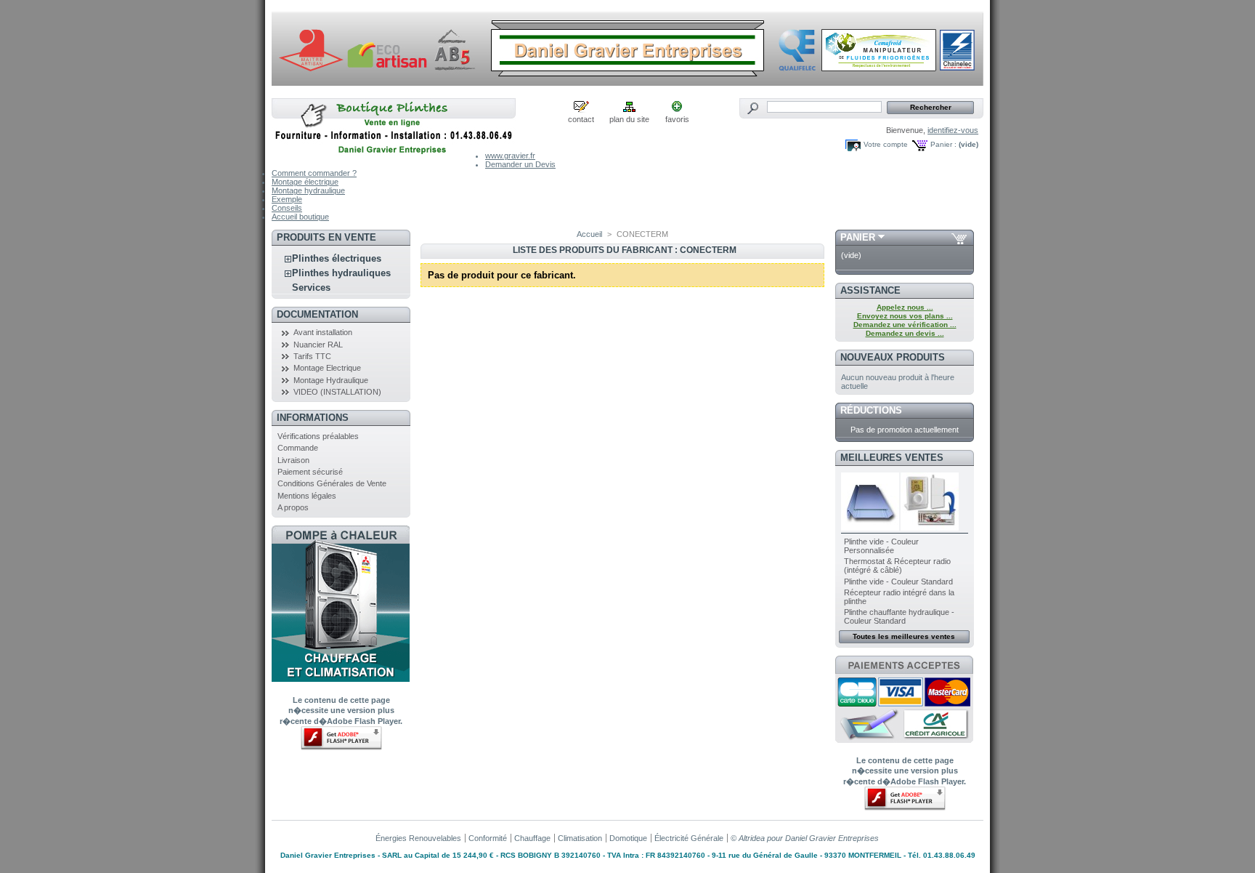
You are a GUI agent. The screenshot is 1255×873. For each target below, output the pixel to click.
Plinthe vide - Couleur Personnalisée (881, 546)
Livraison (293, 460)
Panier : (943, 144)
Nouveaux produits (892, 357)
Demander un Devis (520, 164)
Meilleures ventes (891, 457)
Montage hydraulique (308, 190)
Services (311, 287)
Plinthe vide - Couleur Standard (898, 581)
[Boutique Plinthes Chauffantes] (394, 154)
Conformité (487, 838)
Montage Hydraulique (330, 380)
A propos (293, 507)
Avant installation (322, 332)
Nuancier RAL (318, 344)
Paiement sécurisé (310, 471)
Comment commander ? (314, 173)
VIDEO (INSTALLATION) (337, 391)
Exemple (287, 199)
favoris (677, 119)
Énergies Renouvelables (418, 838)
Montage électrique (305, 181)
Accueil (589, 234)
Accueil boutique (300, 216)
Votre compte (886, 144)
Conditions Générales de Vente (331, 483)
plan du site (629, 119)
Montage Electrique (327, 367)
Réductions (871, 410)
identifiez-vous (952, 130)
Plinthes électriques (336, 258)
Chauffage (532, 838)
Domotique (628, 838)
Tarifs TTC (312, 356)
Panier (857, 237)
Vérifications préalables (318, 436)
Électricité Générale (688, 838)
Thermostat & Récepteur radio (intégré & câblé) (897, 565)
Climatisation (580, 838)
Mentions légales (306, 495)
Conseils (287, 208)
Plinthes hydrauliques (341, 272)
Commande (297, 447)
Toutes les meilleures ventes (904, 636)
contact (581, 119)
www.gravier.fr (510, 155)
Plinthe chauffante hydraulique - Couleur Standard (899, 616)
